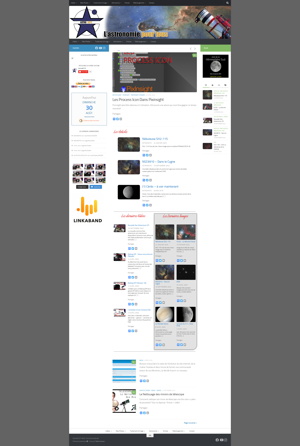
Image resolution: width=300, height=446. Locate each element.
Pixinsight (126, 95)
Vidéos (73, 3)
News (141, 360)
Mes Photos (84, 3)
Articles (127, 3)
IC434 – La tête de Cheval (186, 242)
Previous (191, 48)
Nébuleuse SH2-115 (155, 139)
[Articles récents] (206, 85)
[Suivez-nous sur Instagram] (104, 48)
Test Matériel (218, 116)
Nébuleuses (217, 93)
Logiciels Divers (90, 141)
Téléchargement (138, 3)
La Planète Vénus (161, 324)
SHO (223, 93)
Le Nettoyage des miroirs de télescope (161, 394)
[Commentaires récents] (219, 85)
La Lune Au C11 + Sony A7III (185, 325)
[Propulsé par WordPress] (87, 441)
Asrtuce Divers (144, 390)
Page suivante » (190, 423)
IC (214, 103)
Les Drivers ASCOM (91, 136)
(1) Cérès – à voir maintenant (160, 186)
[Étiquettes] (225, 85)
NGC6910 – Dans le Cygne (158, 161)
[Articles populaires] (212, 85)
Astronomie (116, 3)
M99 (178, 282)
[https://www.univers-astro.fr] (72, 58)
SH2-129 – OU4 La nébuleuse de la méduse (220, 147)
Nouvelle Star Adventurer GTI (138, 225)
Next (195, 48)
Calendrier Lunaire (215, 76)
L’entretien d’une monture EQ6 (139, 310)
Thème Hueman (100, 441)
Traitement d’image (100, 3)
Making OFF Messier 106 (137, 283)
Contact (151, 3)
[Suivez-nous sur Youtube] (100, 48)
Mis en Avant (116, 95)
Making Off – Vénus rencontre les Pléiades (140, 255)
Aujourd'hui (89, 97)
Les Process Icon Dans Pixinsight (138, 99)
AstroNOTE (147, 143)
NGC (223, 131)
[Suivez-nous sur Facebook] (96, 48)
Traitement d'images (138, 95)
